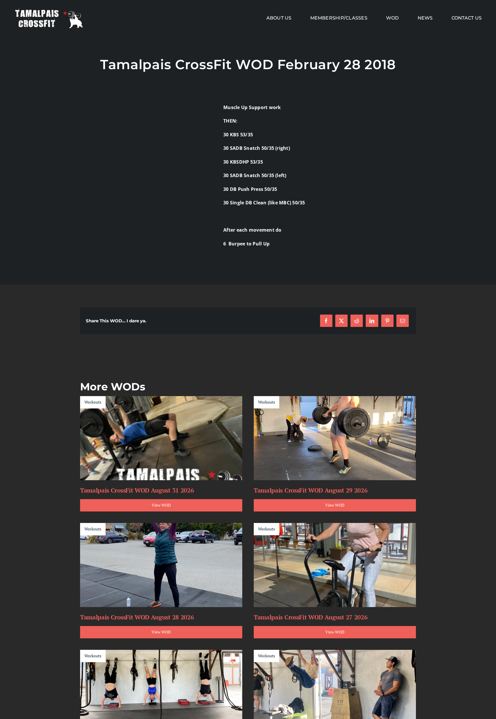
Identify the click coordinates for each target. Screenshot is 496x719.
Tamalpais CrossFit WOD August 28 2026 (137, 617)
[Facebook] (326, 320)
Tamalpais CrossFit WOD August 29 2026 (310, 490)
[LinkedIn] (371, 320)
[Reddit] (356, 320)
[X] (341, 320)
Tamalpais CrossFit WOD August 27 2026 (310, 617)
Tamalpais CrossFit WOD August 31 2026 (137, 490)
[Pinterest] (387, 320)
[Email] (402, 320)
